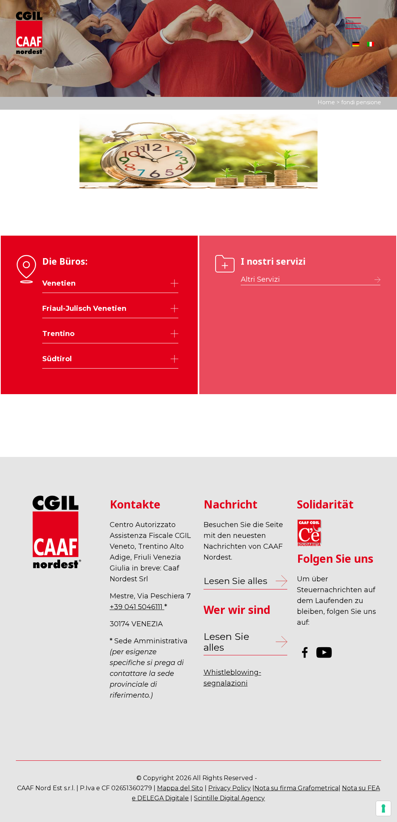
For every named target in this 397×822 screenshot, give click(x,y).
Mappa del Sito (180, 788)
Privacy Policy (229, 788)
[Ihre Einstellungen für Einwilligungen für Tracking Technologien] (383, 808)
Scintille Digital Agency (229, 798)
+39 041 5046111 (137, 607)
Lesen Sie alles (226, 642)
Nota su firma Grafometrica (296, 788)
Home (326, 102)
